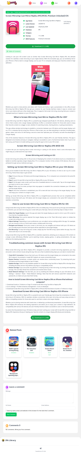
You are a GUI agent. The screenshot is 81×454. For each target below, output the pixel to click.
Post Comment (11, 414)
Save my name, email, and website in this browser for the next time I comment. (30, 411)
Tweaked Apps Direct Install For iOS (22, 12)
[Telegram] (40, 448)
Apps (56, 3)
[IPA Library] (11, 3)
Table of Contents (14, 51)
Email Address (45, 405)
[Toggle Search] (76, 3)
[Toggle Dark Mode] (69, 3)
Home (34, 3)
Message (8, 391)
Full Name (8, 405)
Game (45, 3)
